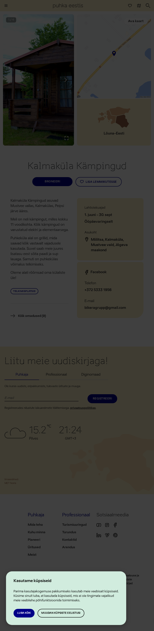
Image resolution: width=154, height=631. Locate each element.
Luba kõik (24, 613)
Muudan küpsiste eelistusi (60, 613)
